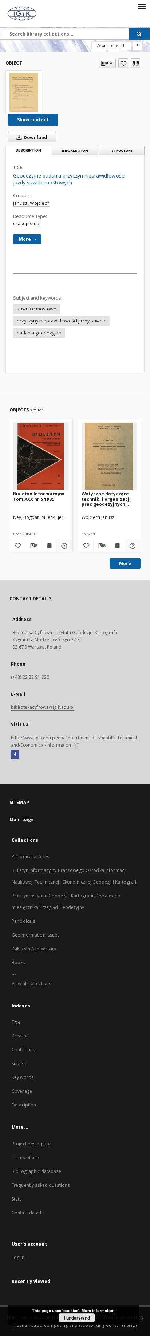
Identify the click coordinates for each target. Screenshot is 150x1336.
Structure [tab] (121, 150)
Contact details (27, 1213)
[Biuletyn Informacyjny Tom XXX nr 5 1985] (40, 456)
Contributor (24, 1050)
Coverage (22, 1091)
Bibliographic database (36, 1171)
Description (24, 1105)
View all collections (31, 983)
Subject (19, 1063)
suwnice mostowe (36, 309)
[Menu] (141, 6)
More (125, 563)
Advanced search (111, 45)
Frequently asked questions (41, 1185)
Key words (22, 1077)
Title (16, 1022)
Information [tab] (75, 150)
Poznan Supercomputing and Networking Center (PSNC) (75, 1325)
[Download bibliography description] (32, 546)
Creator (20, 1036)
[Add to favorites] (123, 63)
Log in (18, 1257)
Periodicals (23, 921)
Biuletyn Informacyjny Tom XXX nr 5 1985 (38, 496)
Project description (32, 1144)
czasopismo (26, 223)
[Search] (139, 34)
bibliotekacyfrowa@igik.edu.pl (42, 707)
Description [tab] (28, 150)
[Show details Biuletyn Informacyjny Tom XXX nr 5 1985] (63, 546)
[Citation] (135, 63)
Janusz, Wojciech (31, 203)
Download (35, 137)
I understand (77, 1318)
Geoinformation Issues (36, 935)
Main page (21, 819)
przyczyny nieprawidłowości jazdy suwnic (61, 321)
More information (98, 1310)
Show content (33, 120)
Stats (17, 1199)
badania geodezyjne (39, 333)
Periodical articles (30, 856)
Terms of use (25, 1157)
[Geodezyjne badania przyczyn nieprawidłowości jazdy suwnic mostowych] (24, 92)
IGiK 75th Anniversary (34, 949)
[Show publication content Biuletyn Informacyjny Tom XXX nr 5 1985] (48, 546)
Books (18, 962)
